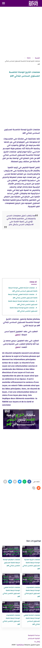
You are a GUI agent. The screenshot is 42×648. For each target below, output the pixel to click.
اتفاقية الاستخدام (34, 638)
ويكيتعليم (20, 644)
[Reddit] (38, 488)
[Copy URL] (33, 488)
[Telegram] (10, 481)
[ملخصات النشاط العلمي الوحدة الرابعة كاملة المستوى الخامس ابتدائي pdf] (11, 579)
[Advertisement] (21, 32)
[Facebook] (29, 481)
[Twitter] (19, 481)
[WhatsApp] (24, 481)
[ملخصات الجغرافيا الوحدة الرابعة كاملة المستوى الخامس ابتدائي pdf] (11, 551)
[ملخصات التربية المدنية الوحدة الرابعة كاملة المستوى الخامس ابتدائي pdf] (31, 551)
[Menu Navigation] (3, 3)
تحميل (17, 335)
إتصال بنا (37, 641)
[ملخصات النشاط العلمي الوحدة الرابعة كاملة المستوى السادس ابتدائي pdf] (31, 607)
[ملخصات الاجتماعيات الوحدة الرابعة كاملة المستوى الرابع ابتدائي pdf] (31, 579)
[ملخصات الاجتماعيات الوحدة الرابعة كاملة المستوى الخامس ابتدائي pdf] (11, 607)
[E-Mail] (14, 481)
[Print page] (5, 481)
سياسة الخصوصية (34, 635)
